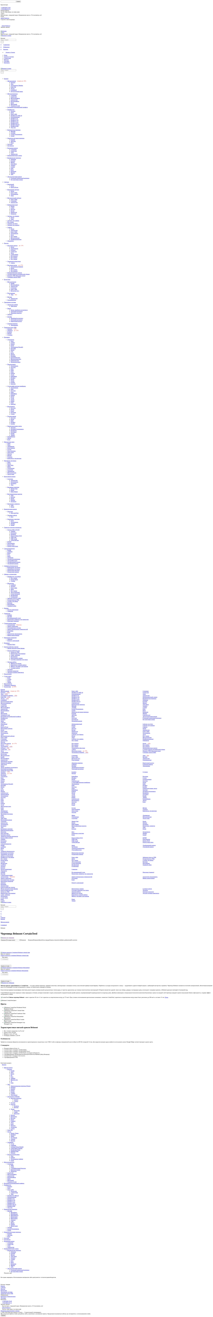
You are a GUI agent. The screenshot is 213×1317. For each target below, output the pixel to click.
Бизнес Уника (14, 1133)
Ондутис (13, 367)
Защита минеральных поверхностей (17, 629)
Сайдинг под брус (12, 223)
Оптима (13, 1102)
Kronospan (13, 533)
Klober (12, 401)
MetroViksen (14, 1218)
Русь (8, 554)
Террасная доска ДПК (10, 327)
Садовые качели (15, 668)
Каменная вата (15, 360)
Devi (12, 517)
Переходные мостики (13, 570)
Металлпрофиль (15, 98)
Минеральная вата (16, 359)
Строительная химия (10, 623)
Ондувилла (10, 145)
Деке (12, 84)
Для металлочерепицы (13, 559)
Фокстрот (16, 1113)
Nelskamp (13, 159)
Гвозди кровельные (12, 609)
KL (11, 1075)
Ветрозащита (11, 406)
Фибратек (13, 214)
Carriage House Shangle (17, 1147)
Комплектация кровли (10, 509)
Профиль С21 (14, 121)
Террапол (10, 330)
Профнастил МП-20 (16, 115)
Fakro (12, 370)
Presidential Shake (15, 1150)
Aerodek (13, 133)
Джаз (12, 1122)
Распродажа (7, 686)
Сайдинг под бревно (13, 216)
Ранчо (12, 1119)
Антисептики (11, 625)
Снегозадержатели (9, 548)
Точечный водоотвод (17, 311)
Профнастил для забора (14, 576)
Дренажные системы (10, 302)
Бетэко (12, 211)
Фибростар (14, 212)
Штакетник (10, 583)
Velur (12, 1194)
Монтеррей (14, 104)
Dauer (9, 680)
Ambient (13, 1078)
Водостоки (7, 279)
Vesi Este (13, 427)
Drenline (9, 317)
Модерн (16, 1107)
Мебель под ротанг (16, 663)
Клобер (13, 382)
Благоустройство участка (11, 647)
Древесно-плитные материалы (12, 527)
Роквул (13, 344)
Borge (9, 553)
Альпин (13, 1139)
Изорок (13, 354)
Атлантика (14, 1127)
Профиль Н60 (14, 126)
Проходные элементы (13, 504)
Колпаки (9, 603)
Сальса (13, 1128)
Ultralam (13, 531)
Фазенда (13, 1125)
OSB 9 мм (13, 537)
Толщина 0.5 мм (15, 106)
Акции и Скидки (9, 56)
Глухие (9, 449)
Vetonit (9, 682)
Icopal (12, 1160)
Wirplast (13, 500)
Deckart (9, 333)
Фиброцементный (12, 205)
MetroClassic (14, 1217)
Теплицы (10, 669)
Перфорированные (16, 239)
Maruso (13, 162)
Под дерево (10, 222)
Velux (8, 445)
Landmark (13, 1145)
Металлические (15, 238)
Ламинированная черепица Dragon (20, 1086)
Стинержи (14, 95)
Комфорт (13, 1134)
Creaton (13, 167)
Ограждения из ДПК (13, 600)
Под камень (14, 257)
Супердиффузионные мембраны (16, 386)
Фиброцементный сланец (14, 155)
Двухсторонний (15, 592)
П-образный (14, 597)
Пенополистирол (15, 362)
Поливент (13, 483)
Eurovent (13, 384)
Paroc (12, 341)
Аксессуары (10, 474)
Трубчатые (10, 557)
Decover (13, 209)
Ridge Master (14, 491)
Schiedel (9, 615)
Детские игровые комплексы (15, 672)
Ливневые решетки (16, 313)
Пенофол (13, 356)
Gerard (12, 136)
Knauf (12, 345)
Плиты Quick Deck (12, 546)
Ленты (9, 438)
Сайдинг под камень (13, 220)
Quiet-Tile (13, 87)
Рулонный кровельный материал (20, 178)
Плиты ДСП (10, 545)
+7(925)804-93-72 (5, 9)
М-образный (14, 595)
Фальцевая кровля (12, 148)
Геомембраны (11, 436)
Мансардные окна (9, 442)
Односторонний (15, 594)
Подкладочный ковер (17, 91)
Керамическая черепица (14, 158)
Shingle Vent (14, 488)
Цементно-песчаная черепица (15, 138)
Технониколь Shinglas (17, 85)
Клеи (8, 439)
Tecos (12, 235)
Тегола (12, 88)
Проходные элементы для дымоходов (18, 619)
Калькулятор (14, 579)
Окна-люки (10, 452)
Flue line (9, 616)
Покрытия (13, 1171)
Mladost (13, 173)
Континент (14, 1116)
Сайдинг (6, 182)
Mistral (12, 1223)
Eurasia (13, 1092)
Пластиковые (11, 293)
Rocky (12, 1074)
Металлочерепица (12, 94)
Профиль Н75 (14, 123)
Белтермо (13, 412)
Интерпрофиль (15, 101)
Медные (9, 297)
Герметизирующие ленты (14, 426)
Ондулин (9, 144)
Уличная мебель (11, 662)
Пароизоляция (11, 364)
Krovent (13, 497)
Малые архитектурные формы (16, 648)
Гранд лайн (14, 114)
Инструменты (8, 683)
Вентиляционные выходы (14, 494)
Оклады (9, 454)
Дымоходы (7, 613)
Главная (3, 917)
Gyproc (13, 414)
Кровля (6, 78)
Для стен (13, 127)
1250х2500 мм (15, 540)
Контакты (7, 62)
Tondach (13, 165)
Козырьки (7, 643)
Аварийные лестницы (13, 569)
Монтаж (6, 59)
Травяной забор (11, 606)
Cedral (12, 208)
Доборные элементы (10, 685)
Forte (12, 1083)
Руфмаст (13, 1121)
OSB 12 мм (14, 539)
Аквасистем (14, 100)
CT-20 (12, 1144)
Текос (12, 195)
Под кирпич (14, 256)
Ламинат (9, 639)
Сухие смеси (7, 676)
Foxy (12, 1077)
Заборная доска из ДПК (14, 598)
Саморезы (10, 611)
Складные (10, 469)
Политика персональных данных (10, 1311)
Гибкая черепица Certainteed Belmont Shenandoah (14, 970)
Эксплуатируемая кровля (14, 176)
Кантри (13, 1115)
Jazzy (12, 1072)
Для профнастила (12, 560)
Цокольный (10, 184)
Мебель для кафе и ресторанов (19, 666)
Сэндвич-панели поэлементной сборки (18, 274)
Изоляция (7, 337)
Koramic (13, 161)
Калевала (13, 534)
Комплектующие (15, 1170)
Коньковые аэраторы (13, 487)
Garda (12, 1167)
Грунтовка (10, 631)
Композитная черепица (13, 130)
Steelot (9, 308)
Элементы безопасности (11, 566)
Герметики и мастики (13, 519)
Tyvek (12, 375)
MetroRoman (14, 1214)
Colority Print (14, 1192)
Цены (5, 55)
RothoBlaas (14, 376)
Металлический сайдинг (14, 198)
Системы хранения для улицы (19, 659)
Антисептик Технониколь (14, 634)
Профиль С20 (14, 120)
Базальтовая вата (15, 357)
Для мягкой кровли (12, 563)
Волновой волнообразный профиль (17, 107)
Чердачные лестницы (10, 460)
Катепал (13, 82)
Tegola (12, 381)
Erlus (12, 168)
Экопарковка (14, 325)
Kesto (12, 520)
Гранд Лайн (14, 192)
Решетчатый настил (16, 321)
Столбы (13, 581)
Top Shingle (14, 1137)
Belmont (13, 1153)
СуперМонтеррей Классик (18, 1168)
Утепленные (10, 468)
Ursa (12, 351)
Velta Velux (10, 465)
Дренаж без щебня (12, 304)
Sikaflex (13, 523)
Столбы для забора (12, 601)
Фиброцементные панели (14, 272)
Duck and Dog (14, 513)
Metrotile (13, 131)
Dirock (12, 350)
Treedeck (9, 329)
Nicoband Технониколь (17, 429)
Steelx (12, 103)
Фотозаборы (10, 604)
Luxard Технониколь (16, 134)
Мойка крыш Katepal (13, 635)
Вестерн (13, 1118)
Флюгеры (10, 511)
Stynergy (13, 111)
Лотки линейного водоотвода (19, 310)
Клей (8, 632)
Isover (12, 353)
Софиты (9, 227)
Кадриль (16, 1106)
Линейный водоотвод (17, 318)
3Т (11, 1081)
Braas (12, 142)
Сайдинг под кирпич (13, 225)
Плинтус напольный (13, 640)
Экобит (13, 435)
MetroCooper (14, 1226)
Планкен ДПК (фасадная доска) (16, 275)
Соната (16, 1101)
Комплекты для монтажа (14, 458)
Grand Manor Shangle (16, 1148)
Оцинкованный (15, 117)
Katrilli (12, 1071)
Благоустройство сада (13, 650)
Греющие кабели (12, 515)
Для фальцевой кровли (13, 562)
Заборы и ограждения (10, 574)
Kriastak (13, 139)
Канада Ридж (14, 187)
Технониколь (14, 194)
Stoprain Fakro (11, 644)
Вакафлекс (14, 430)
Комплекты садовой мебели (18, 665)
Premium (13, 1087)
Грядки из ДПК (15, 652)
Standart (13, 1089)
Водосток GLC (15, 291)
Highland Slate (14, 1151)
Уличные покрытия (12, 671)
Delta (12, 369)
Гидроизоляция (11, 416)
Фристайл (17, 1110)
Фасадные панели (12, 245)
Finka (12, 372)
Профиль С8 (14, 118)
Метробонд (14, 1212)
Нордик (13, 1140)
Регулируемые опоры (17, 179)
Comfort (13, 1093)
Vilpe (12, 495)
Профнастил (10, 109)
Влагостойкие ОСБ (16, 536)
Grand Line (14, 97)
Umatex (13, 342)
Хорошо (3, 1315)
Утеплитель (10, 339)
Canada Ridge (14, 254)
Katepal (13, 373)
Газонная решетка (12, 323)
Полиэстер (14, 1191)
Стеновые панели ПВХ (14, 277)
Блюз (12, 1124)
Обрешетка (10, 241)
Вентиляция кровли (9, 476)
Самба (16, 1112)
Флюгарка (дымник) (13, 621)
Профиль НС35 (15, 124)
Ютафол (13, 378)
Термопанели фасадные (14, 261)
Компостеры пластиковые (18, 653)
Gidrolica (9, 314)
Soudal (12, 525)
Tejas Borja (14, 164)
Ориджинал (14, 1095)
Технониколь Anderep (17, 1159)
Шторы (9, 455)
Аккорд (16, 1099)
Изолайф (13, 348)
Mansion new (14, 1080)
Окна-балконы (11, 451)
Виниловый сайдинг (13, 189)
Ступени (9, 335)
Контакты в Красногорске (8, 1296)
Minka (9, 466)
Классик (13, 1104)
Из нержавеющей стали (14, 618)
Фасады (6, 243)
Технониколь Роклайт (17, 347)
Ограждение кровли (13, 572)
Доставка (6, 61)
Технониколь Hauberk (17, 266)
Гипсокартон (11, 543)
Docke (12, 186)
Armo (12, 152)
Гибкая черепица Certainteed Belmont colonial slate (15, 955)
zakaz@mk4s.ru (5, 18)
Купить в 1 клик (5, 966)
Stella (12, 1165)
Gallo (12, 1221)
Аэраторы (10, 479)
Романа (13, 1224)
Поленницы (14, 656)
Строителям (7, 58)
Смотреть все (75, 703)
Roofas (12, 206)
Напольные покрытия (10, 637)
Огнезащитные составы (14, 628)
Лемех (12, 1136)
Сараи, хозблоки (15, 655)
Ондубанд (13, 432)
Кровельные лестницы (13, 567)
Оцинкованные (11, 300)
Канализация (7, 674)
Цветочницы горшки (17, 658)
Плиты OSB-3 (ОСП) (13, 530)
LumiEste (9, 551)
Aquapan (13, 1220)
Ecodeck (9, 332)
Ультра (12, 1109)
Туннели (9, 457)
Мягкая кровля (11, 81)
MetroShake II (14, 1215)
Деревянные (10, 446)
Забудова (13, 141)
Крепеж (6, 608)
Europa (12, 1090)
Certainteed (14, 90)
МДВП (9, 542)
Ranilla (12, 283)
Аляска (13, 263)
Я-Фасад (13, 250)
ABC (12, 174)
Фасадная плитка (12, 265)
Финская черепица (16, 1098)
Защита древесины (12, 626)
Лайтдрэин (14, 306)
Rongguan (13, 171)
